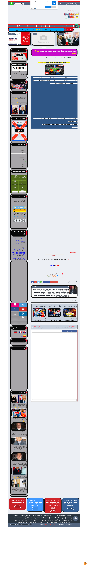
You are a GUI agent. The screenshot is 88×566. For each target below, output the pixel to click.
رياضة (25, 25)
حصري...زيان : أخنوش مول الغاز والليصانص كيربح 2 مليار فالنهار (19, 249)
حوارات (47, 25)
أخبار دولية (22, 147)
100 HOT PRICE (73, 252)
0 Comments (57, 57)
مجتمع (64, 25)
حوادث (43, 25)
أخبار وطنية (22, 150)
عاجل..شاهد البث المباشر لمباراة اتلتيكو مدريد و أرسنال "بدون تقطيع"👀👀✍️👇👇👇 (19, 43)
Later (54, 7)
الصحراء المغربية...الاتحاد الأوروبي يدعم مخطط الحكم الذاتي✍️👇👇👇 (32, 30)
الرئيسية (51, 57)
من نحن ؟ (57, 3)
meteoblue (25, 227)
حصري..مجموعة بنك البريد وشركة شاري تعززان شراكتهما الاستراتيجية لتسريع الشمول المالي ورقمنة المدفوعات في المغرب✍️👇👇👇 (44, 44)
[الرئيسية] (77, 26)
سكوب (29, 25)
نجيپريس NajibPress (51, 524)
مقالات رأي (20, 25)
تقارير (23, 159)
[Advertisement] (32, 15)
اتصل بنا (75, 3)
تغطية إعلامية (21, 157)
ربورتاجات (33, 25)
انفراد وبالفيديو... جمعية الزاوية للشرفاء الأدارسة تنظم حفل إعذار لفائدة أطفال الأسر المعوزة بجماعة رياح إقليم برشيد (19, 239)
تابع (69, 508)
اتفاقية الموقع (69, 3)
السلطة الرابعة (58, 25)
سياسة (68, 25)
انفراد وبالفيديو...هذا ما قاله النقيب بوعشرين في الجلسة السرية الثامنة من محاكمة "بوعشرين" (19, 244)
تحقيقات (38, 25)
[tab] (69, 331)
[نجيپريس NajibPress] (70, 19)
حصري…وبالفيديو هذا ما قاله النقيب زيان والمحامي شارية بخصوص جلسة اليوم (19, 258)
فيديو (42, 57)
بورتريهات (22, 152)
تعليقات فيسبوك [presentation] (70, 331)
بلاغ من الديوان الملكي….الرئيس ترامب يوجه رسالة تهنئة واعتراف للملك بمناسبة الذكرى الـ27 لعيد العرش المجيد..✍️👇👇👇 (18, 97)
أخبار (72, 25)
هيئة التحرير (63, 3)
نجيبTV (15, 25)
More (22, 336)
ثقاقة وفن (52, 25)
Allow (48, 7)
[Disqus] (54, 349)
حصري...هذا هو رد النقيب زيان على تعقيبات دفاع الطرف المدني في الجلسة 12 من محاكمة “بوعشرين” (19, 253)
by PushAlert (33, 8)
